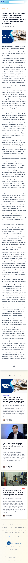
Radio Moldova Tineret (7, 527)
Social (4, 488)
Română (8, 560)
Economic (5, 441)
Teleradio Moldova (8, 532)
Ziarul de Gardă (5, 161)
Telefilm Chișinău (22, 530)
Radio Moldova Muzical (20, 527)
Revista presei (5, 8)
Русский (14, 560)
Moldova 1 (19, 119)
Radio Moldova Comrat (7, 530)
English (20, 560)
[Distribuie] (14, 365)
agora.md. (17, 144)
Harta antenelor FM (19, 532)
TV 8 (21, 58)
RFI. (10, 342)
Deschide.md (11, 285)
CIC (15, 530)
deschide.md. (5, 94)
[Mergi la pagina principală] (2, 2)
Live (6, 2)
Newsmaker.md (5, 256)
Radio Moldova (21, 525)
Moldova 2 (12, 525)
